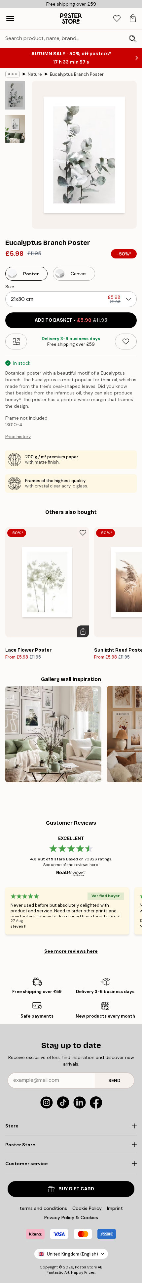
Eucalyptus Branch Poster (77, 74)
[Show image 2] (15, 129)
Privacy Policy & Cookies (71, 1217)
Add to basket (71, 320)
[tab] (117, 18)
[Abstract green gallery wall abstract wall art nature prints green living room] (53, 734)
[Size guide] (16, 341)
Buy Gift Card (76, 1189)
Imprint (115, 1208)
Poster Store (86, 1267)
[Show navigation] (10, 18)
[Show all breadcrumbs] (12, 74)
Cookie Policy (87, 1208)
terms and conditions (43, 1208)
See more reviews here (71, 951)
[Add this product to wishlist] (126, 341)
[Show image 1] (15, 95)
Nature (35, 74)
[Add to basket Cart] (83, 631)
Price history (18, 436)
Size (9, 287)
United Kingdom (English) (72, 1254)
